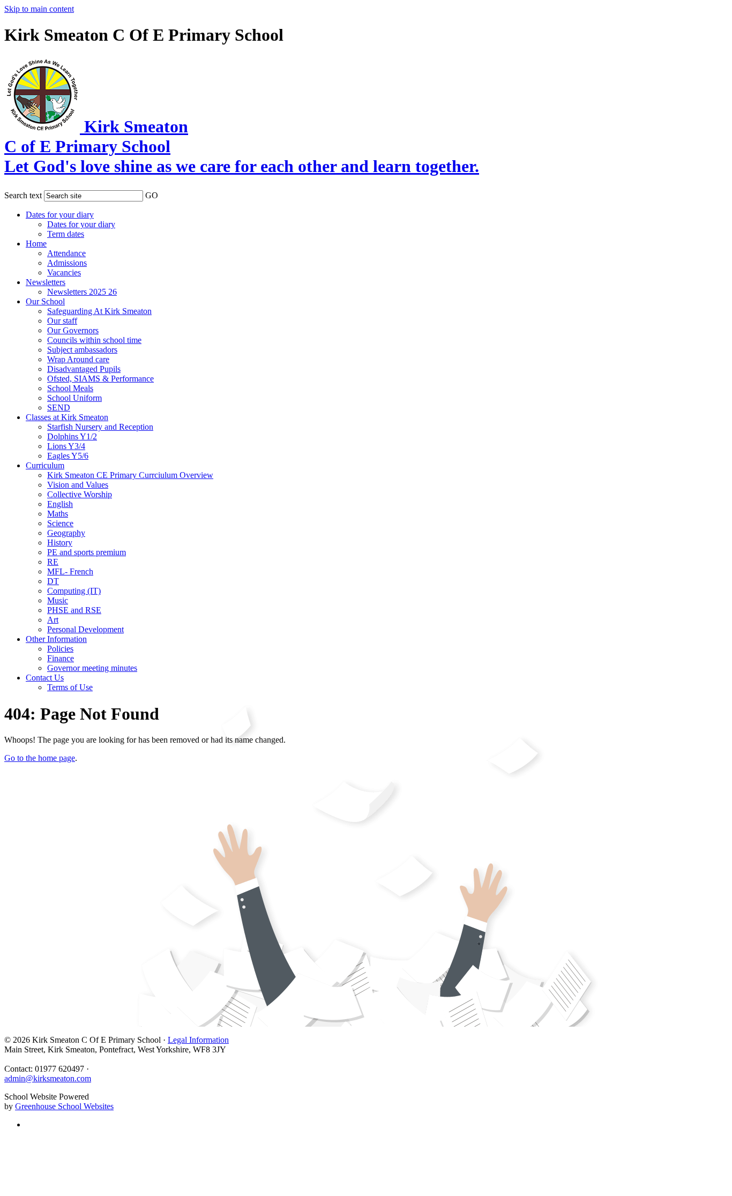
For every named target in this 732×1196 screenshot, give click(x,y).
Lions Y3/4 (66, 446)
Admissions (67, 262)
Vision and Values (77, 484)
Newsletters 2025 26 (82, 291)
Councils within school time (94, 340)
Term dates (65, 233)
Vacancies (64, 272)
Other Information (56, 639)
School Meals (70, 388)
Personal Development (85, 629)
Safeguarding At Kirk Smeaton (99, 311)
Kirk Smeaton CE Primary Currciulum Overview (130, 475)
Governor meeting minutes (92, 667)
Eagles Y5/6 (67, 455)
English (60, 504)
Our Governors (73, 330)
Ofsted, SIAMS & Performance (100, 378)
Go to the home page (39, 758)
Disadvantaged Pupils (84, 368)
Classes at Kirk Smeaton (67, 417)
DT (53, 581)
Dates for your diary (60, 214)
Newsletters (45, 282)
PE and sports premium (86, 552)
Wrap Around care (78, 359)
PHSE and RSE (74, 610)
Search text (23, 195)
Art (52, 619)
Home (36, 243)
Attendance (66, 253)
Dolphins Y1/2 (72, 436)
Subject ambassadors (82, 349)
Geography (66, 532)
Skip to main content (39, 8)
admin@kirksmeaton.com (47, 1078)
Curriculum (45, 465)
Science (60, 523)
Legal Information (198, 1039)
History (59, 542)
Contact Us (45, 677)
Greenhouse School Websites (64, 1106)
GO (151, 195)
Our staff (62, 320)
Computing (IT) (74, 590)
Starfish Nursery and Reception (100, 426)
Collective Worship (79, 494)
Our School (45, 301)
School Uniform (74, 397)
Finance (60, 658)
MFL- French (70, 571)
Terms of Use (70, 687)
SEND (58, 407)
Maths (57, 513)
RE (52, 561)
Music (57, 600)
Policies (60, 648)
